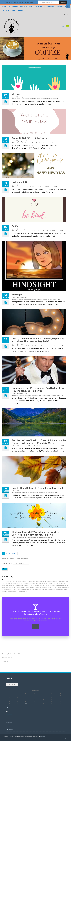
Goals (14, 230)
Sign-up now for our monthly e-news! (20, 2)
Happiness (15, 186)
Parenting (44, 98)
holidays (28, 186)
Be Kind (16, 226)
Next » (14, 554)
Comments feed (10, 725)
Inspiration (23, 98)
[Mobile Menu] (67, 26)
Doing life (4, 646)
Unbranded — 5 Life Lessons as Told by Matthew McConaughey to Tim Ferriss (38, 389)
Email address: (7, 563)
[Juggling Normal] (12, 26)
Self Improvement (51, 98)
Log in (7, 718)
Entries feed (9, 722)
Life (35, 142)
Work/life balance (17, 10)
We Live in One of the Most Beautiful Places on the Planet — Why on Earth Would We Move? (39, 441)
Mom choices (6, 10)
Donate (35, 627)
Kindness (16, 94)
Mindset (34, 98)
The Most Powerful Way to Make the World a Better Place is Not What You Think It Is (35, 533)
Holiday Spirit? (19, 182)
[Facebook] (64, 14)
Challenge (19, 142)
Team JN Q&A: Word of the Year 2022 (31, 138)
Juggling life (29, 98)
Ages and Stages (7, 658)
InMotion (43, 736)
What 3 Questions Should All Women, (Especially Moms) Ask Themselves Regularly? (38, 340)
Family (18, 98)
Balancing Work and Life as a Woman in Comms (15, 654)
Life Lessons (39, 230)
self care (39, 537)
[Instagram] (67, 14)
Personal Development (46, 345)
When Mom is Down (7, 650)
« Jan (7, 707)
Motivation (39, 98)
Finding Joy (5, 661)
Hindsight (17, 294)
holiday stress (22, 186)
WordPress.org (9, 729)
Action (14, 98)
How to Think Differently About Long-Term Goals (38, 488)
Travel (60, 445)
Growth (15, 345)
